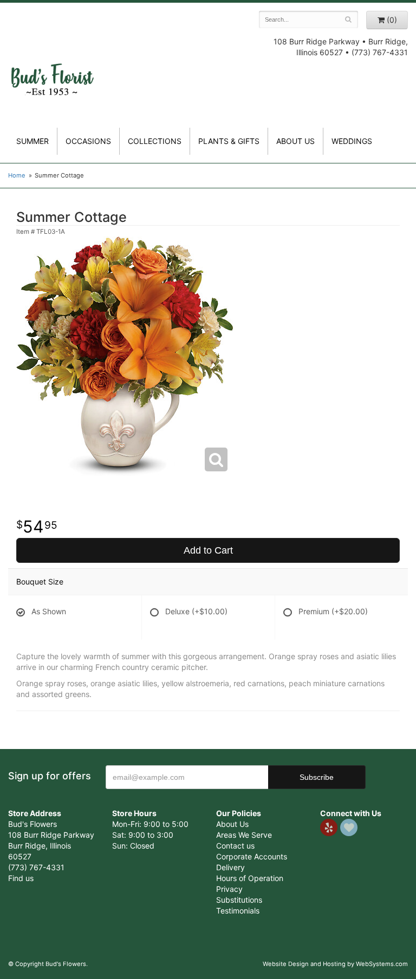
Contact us (235, 845)
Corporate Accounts (251, 856)
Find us (21, 878)
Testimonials (237, 910)
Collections (154, 141)
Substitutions (239, 899)
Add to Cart (208, 550)
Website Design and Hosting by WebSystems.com (335, 964)
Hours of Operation (249, 878)
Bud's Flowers (52, 70)
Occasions (88, 141)
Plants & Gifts (228, 141)
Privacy (229, 888)
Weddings (352, 141)
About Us (232, 824)
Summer (32, 141)
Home (16, 175)
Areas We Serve (244, 834)
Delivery (230, 867)
